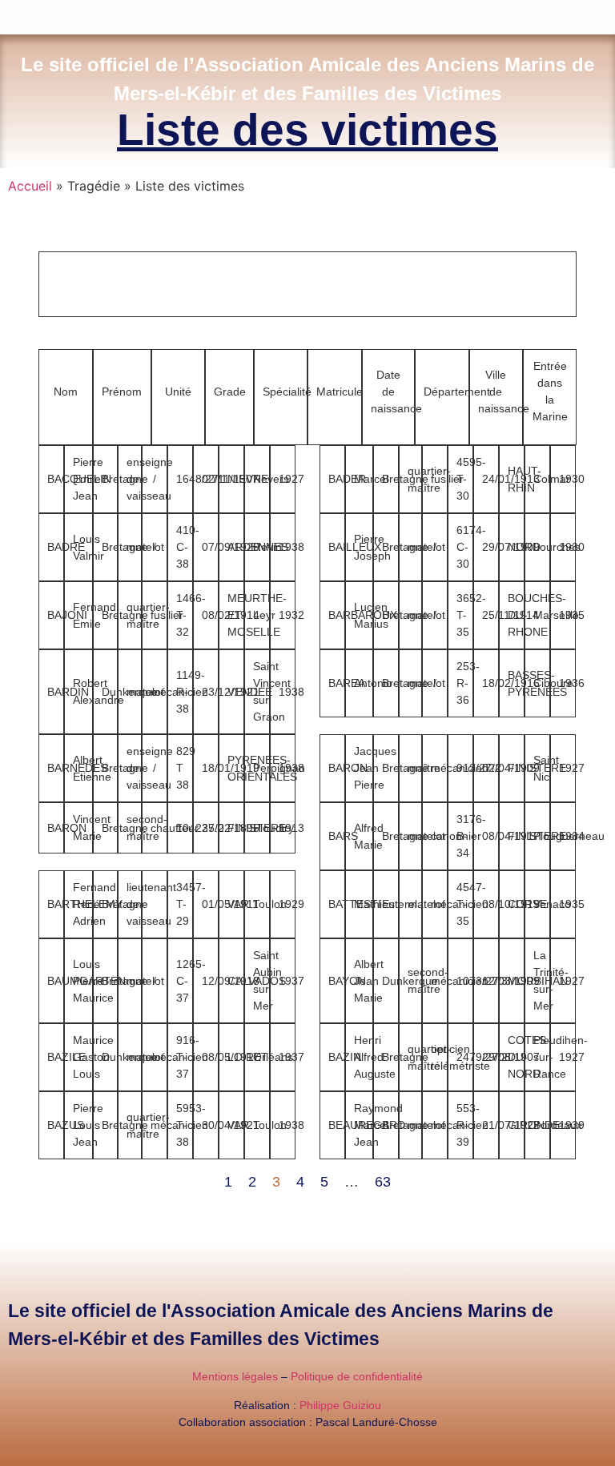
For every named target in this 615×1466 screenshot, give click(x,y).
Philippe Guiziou (340, 1405)
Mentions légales (235, 1376)
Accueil (30, 186)
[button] (604, 13)
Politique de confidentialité (357, 1376)
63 (383, 1182)
